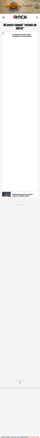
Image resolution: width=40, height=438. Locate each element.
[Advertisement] (20, 290)
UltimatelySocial (34, 437)
